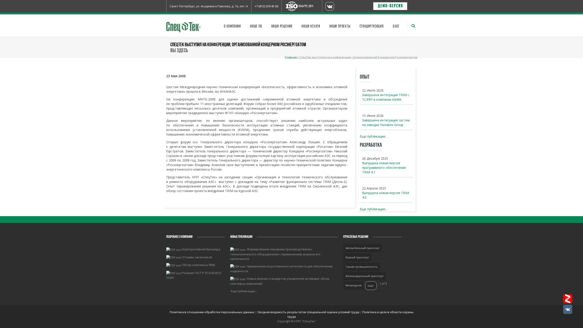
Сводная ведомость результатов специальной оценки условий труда (308, 312)
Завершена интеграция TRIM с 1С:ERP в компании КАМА (385, 97)
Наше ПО (256, 26)
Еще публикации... (373, 136)
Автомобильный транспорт (362, 248)
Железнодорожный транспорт (364, 276)
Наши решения (282, 26)
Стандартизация (372, 26)
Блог (396, 26)
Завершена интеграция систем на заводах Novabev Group (386, 122)
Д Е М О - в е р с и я (390, 6)
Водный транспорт (357, 257)
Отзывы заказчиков (197, 257)
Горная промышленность (361, 266)
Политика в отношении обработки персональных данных (212, 312)
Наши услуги (311, 26)
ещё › (371, 285)
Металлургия (353, 285)
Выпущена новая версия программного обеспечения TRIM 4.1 (384, 167)
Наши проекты (339, 26)
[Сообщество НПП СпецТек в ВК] (567, 309)
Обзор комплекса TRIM (198, 265)
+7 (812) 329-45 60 (266, 6)
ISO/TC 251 (306, 6)
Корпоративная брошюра (201, 249)
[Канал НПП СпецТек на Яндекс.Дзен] (567, 298)
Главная (291, 57)
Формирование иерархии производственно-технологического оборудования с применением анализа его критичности (275, 254)
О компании (232, 26)
